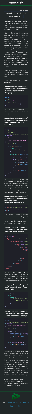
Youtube (26, 402)
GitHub (19, 406)
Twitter (18, 402)
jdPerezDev (11, 402)
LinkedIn (13, 406)
